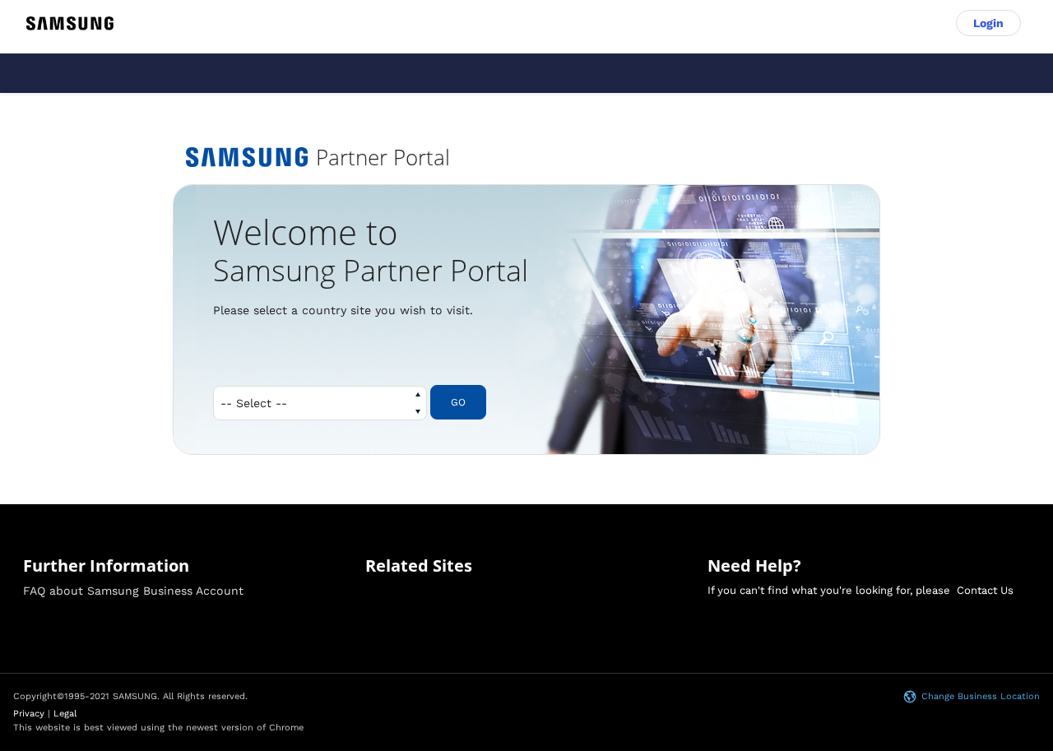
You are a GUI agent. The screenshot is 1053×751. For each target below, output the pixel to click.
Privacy (28, 713)
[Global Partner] (70, 23)
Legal (65, 713)
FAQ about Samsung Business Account (133, 590)
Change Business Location (980, 696)
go (458, 402)
